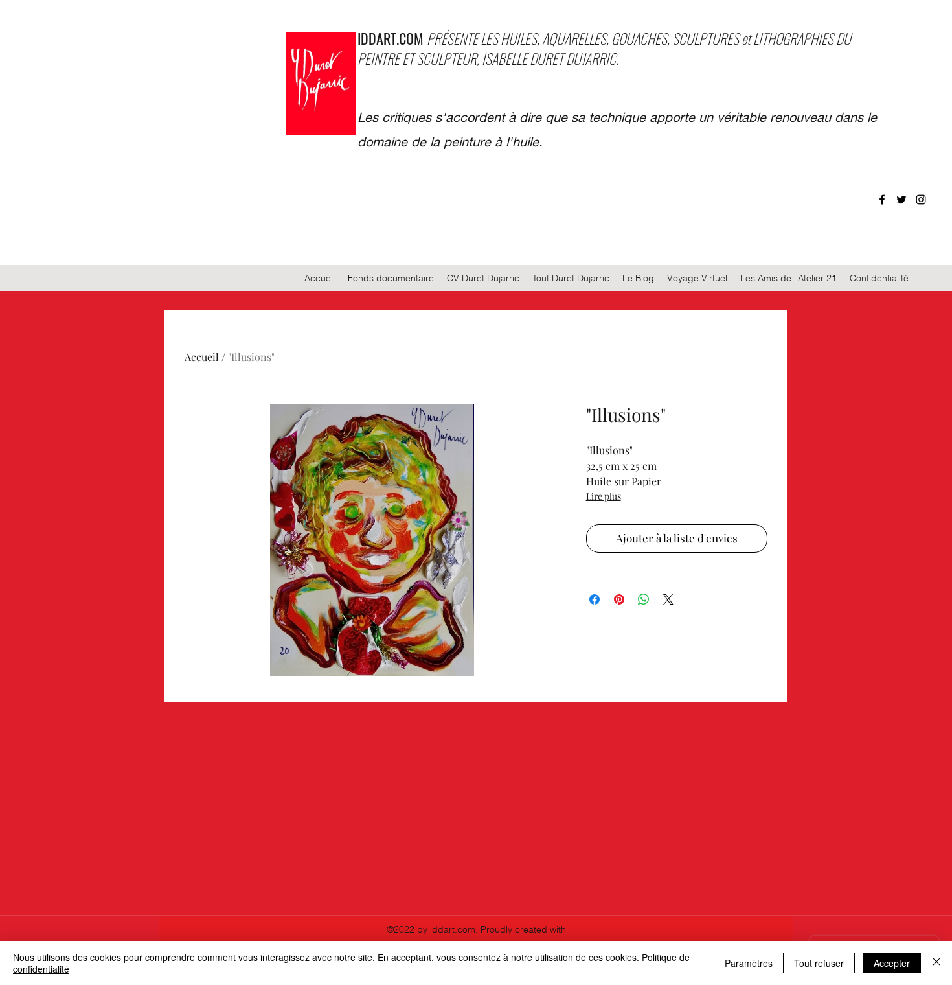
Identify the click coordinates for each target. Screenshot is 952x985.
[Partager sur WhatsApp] (644, 599)
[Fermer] (936, 963)
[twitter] (901, 199)
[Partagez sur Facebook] (594, 599)
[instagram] (920, 199)
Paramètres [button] (749, 962)
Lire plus (603, 496)
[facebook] (882, 199)
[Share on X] (668, 599)
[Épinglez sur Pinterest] (619, 599)
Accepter (892, 962)
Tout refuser (819, 962)
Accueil (202, 357)
